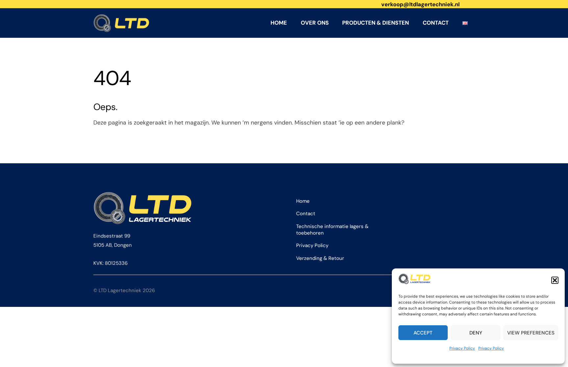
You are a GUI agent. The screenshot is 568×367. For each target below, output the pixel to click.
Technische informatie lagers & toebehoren (332, 229)
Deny (475, 333)
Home (279, 22)
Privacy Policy (462, 348)
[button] (555, 280)
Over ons (315, 22)
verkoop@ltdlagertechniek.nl (420, 4)
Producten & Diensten (375, 22)
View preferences (531, 333)
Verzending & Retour (320, 258)
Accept (423, 333)
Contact (436, 22)
